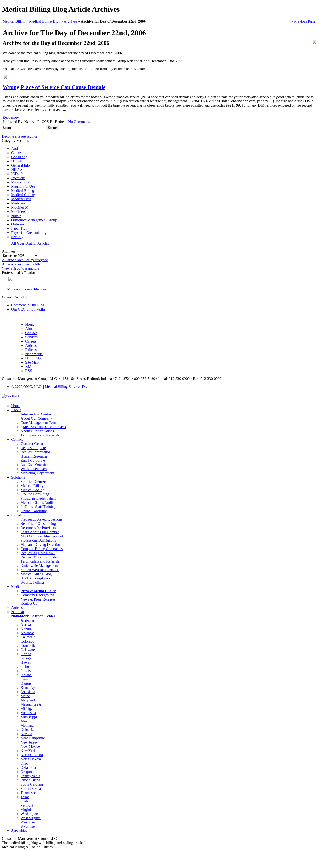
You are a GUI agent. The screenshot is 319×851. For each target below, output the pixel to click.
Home (29, 324)
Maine (25, 696)
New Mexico (30, 746)
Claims (16, 153)
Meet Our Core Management (42, 536)
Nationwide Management (39, 566)
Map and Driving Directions (41, 545)
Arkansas (27, 633)
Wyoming (28, 826)
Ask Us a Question (35, 465)
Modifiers (18, 212)
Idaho (25, 667)
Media (16, 587)
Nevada (26, 734)
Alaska (26, 624)
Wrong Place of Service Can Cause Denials (54, 87)
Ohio (24, 763)
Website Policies (33, 582)
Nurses (16, 216)
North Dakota (31, 759)
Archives (70, 21)
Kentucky (28, 688)
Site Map (32, 362)
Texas (25, 797)
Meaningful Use (23, 186)
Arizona (26, 629)
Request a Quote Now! (38, 553)
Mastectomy (20, 182)
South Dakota (31, 788)
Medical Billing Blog (44, 21)
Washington (29, 814)
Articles (31, 345)
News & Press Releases (38, 599)
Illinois (26, 671)
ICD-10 (17, 174)
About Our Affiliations (37, 431)
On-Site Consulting (35, 494)
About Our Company (36, 418)
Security (17, 237)
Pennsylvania (30, 776)
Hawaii (26, 662)
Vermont (27, 805)
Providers (18, 515)
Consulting (19, 157)
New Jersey (29, 742)
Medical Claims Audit (37, 502)
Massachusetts (31, 704)
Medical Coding (23, 195)
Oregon (26, 772)
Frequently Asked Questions (41, 519)
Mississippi (29, 717)
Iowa (24, 679)
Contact (31, 333)
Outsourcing (20, 224)
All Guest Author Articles (30, 243)
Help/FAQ (33, 358)
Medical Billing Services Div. (66, 387)
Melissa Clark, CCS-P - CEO (44, 427)
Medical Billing (14, 21)
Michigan (28, 709)
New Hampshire (33, 738)
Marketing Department (37, 473)
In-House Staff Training (38, 507)
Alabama (27, 620)
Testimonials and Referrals (40, 435)
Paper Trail (19, 228)
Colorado (27, 641)
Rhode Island (30, 780)
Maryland (28, 700)
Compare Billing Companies (42, 549)
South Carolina (32, 784)
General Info (20, 165)
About (30, 329)
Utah (24, 801)
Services (31, 337)
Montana (27, 725)
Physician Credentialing (28, 233)
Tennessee (28, 793)
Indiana (26, 675)
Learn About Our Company (41, 532)
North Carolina (32, 755)
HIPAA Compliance (35, 578)
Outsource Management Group (34, 220)
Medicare (18, 203)
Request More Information (40, 557)
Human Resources (34, 456)
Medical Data (21, 199)
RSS (28, 371)
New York (28, 751)
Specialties (19, 831)
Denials (16, 161)
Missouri (27, 721)
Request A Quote (33, 448)
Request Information (36, 452)
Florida (26, 654)
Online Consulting (34, 511)
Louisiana (28, 692)
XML (29, 366)
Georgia (26, 658)
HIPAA (17, 170)
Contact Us (29, 603)
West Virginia (31, 818)
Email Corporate (33, 460)
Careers (30, 341)
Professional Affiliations (38, 540)
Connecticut (29, 645)
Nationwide (34, 354)
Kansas (26, 683)
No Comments (79, 122)
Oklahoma (28, 767)
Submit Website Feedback (40, 570)
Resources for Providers (38, 528)
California (28, 637)
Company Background (37, 595)
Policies (31, 350)
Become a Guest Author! (20, 136)
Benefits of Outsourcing (38, 524)
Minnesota (28, 713)
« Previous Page (303, 21)
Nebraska (28, 730)
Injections (18, 178)
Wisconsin (28, 822)
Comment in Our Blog (27, 305)
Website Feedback (34, 469)
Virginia (26, 810)
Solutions (18, 477)
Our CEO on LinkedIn (28, 309)
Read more (11, 117)
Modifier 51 (20, 207)
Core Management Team (39, 423)
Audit (15, 148)
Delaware (28, 650)
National (17, 612)
